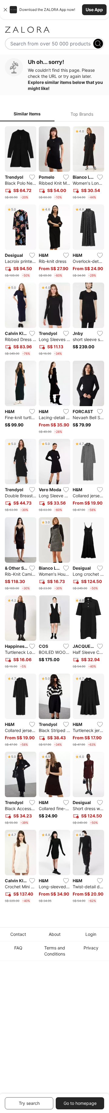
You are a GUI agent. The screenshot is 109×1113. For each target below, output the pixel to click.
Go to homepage (80, 1103)
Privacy (91, 947)
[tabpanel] (54, 515)
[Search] (98, 43)
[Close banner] (5, 10)
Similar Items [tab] (27, 113)
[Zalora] (54, 30)
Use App (94, 9)
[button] (54, 9)
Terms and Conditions (54, 950)
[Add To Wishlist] (32, 177)
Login (90, 934)
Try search (29, 1103)
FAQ (18, 947)
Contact (18, 934)
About (55, 934)
